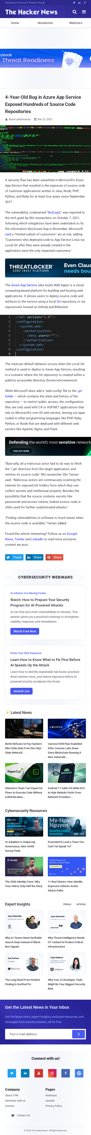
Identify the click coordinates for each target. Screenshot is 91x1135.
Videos (67, 904)
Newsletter (45, 23)
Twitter (20, 539)
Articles (81, 904)
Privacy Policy (54, 1105)
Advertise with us (15, 1100)
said (8, 234)
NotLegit (54, 212)
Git (59, 301)
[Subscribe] (78, 1034)
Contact (9, 1105)
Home (15, 23)
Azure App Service (24, 285)
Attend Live (21, 691)
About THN (11, 1095)
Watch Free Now (25, 631)
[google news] (79, 1073)
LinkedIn (37, 539)
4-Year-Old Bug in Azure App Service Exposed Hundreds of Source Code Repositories (43, 104)
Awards (50, 1100)
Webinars (75, 23)
